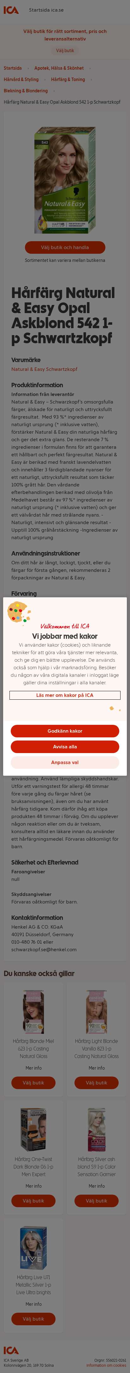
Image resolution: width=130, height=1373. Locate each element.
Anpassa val (65, 762)
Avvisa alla (65, 747)
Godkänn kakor (65, 731)
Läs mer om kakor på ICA (64, 695)
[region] (65, 686)
